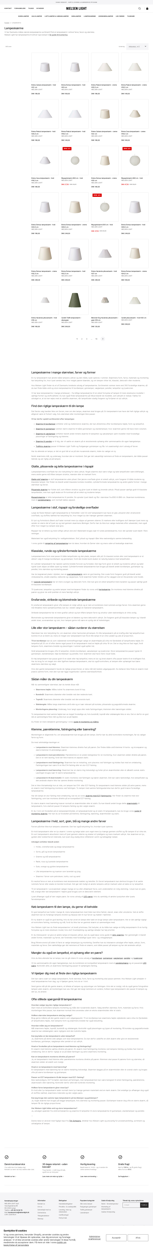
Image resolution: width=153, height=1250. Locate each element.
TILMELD (144, 1205)
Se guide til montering (58, 35)
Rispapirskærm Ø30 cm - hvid (72, 178)
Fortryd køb (63, 1218)
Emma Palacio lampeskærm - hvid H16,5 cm (73, 132)
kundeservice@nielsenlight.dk (18, 1212)
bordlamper (97, 958)
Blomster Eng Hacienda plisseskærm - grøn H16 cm (104, 319)
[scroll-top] (76, 1245)
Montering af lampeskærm (106, 1208)
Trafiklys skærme (43, 446)
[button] (139, 8)
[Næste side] (103, 339)
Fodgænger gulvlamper (88, 1207)
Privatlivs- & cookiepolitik (67, 1207)
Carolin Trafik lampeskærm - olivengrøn (71, 319)
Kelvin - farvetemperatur (109, 1204)
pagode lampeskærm (43, 582)
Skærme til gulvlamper (45, 429)
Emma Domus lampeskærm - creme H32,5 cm (44, 272)
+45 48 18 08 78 (16, 1210)
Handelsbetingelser (65, 1204)
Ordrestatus (42, 1213)
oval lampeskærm (74, 574)
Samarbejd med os (44, 1210)
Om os (40, 1207)
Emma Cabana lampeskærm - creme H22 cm (104, 132)
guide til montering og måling (86, 722)
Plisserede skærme (39, 489)
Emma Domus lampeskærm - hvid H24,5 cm (43, 226)
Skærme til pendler (44, 441)
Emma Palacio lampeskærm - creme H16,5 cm (134, 86)
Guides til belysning (108, 1212)
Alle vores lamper (86, 1204)
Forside (6, 23)
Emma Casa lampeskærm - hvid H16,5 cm (42, 179)
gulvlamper (107, 958)
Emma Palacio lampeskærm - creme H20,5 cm (104, 86)
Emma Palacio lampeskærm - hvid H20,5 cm (43, 132)
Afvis (138, 1238)
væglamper (118, 958)
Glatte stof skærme (39, 479)
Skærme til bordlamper (45, 424)
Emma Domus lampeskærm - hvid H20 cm (73, 86)
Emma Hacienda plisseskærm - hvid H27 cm (104, 272)
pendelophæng (44, 500)
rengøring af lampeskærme (56, 543)
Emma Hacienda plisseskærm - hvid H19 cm (44, 319)
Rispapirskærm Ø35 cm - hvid (102, 225)
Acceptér (116, 1238)
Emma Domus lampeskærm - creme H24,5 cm (134, 272)
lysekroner (138, 958)
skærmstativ (132, 803)
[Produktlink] (45, 74)
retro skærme (118, 935)
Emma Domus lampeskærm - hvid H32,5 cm (73, 272)
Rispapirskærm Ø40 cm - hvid (132, 178)
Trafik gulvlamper (86, 1210)
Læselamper (84, 1213)
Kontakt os (41, 1204)
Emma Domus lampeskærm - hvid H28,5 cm (133, 226)
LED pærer (88, 896)
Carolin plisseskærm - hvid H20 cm (133, 318)
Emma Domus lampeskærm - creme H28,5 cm (74, 226)
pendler (127, 958)
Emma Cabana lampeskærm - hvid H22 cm (43, 86)
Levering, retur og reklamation (65, 1211)
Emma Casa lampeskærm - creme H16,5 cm (133, 132)
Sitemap (40, 1219)
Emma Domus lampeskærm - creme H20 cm (104, 179)
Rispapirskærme (38, 497)
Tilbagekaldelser (43, 1216)
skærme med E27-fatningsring (98, 796)
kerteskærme (104, 589)
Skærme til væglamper (45, 434)
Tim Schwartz (75, 1121)
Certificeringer (64, 1215)
